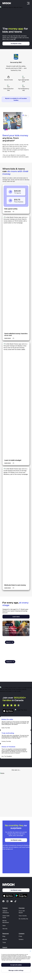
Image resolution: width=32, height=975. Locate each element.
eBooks (4, 939)
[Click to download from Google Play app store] (21, 711)
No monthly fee (23, 919)
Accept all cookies (16, 965)
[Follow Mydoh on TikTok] (15, 901)
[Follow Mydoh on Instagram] (7, 901)
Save (3, 925)
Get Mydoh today (16, 840)
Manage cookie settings (16, 970)
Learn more (16, 616)
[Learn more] (16, 196)
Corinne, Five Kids (6, 741)
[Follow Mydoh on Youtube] (11, 901)
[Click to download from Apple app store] (8, 711)
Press (20, 936)
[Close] (30, 951)
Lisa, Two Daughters (7, 756)
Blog (3, 936)
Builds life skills (7, 719)
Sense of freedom (8, 747)
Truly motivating (8, 733)
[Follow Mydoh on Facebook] (3, 901)
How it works (23, 915)
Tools (4, 942)
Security (4, 928)
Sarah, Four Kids (6, 727)
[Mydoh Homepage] (6, 3)
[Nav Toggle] (28, 3)
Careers (21, 939)
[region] (16, 962)
